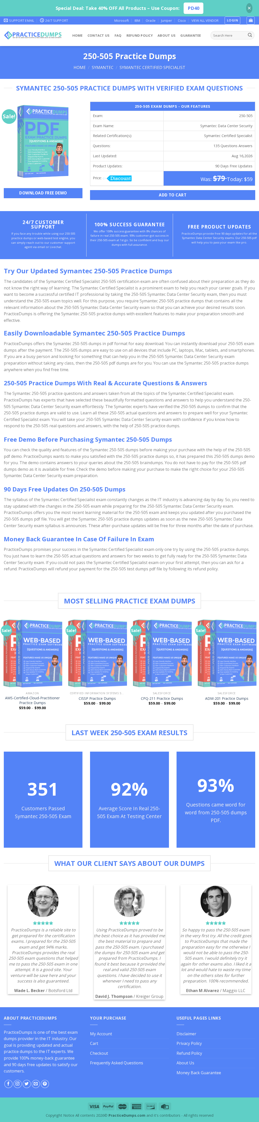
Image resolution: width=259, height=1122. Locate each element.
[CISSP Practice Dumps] (97, 653)
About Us (167, 35)
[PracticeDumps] (33, 35)
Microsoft (121, 20)
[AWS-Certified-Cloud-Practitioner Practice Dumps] (32, 653)
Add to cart (172, 195)
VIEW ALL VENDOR (205, 20)
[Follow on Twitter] (27, 1084)
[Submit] (250, 35)
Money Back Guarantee (199, 1072)
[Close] (249, 8)
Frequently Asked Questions (116, 1063)
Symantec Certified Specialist (152, 67)
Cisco (182, 20)
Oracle (151, 20)
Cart (94, 1043)
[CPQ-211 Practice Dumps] (162, 653)
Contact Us (99, 35)
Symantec (103, 67)
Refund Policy (139, 35)
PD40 (193, 8)
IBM (137, 20)
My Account (101, 1034)
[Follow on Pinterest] (45, 1084)
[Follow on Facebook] (8, 1084)
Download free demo (43, 193)
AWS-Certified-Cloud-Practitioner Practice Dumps (32, 700)
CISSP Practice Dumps (97, 698)
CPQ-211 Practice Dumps (162, 698)
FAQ (118, 35)
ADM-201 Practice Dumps (226, 698)
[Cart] (251, 20)
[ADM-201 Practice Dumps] (226, 653)
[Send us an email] (36, 1084)
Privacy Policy (189, 1043)
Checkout (99, 1053)
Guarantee (190, 35)
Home (77, 35)
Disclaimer (186, 1034)
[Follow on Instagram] (17, 1084)
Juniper (166, 20)
